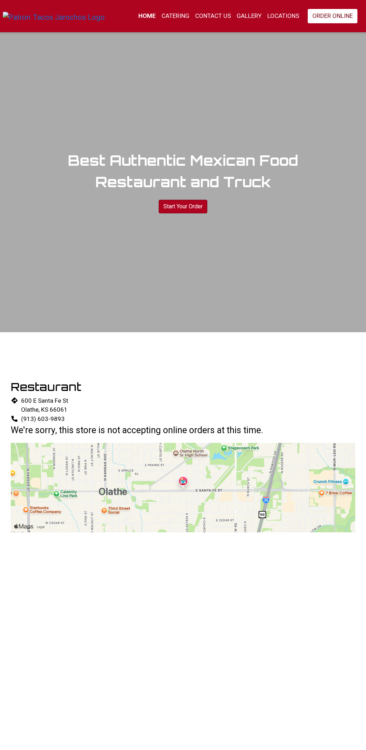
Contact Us (213, 15)
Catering (175, 15)
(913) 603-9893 (43, 418)
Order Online (332, 15)
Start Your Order (183, 206)
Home (147, 15)
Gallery (249, 15)
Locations (283, 15)
